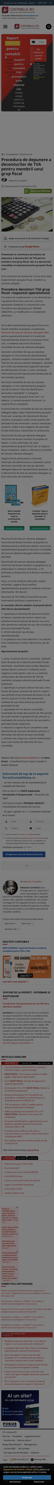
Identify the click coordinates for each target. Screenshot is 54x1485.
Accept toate (27, 1477)
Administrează (15, 1482)
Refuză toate (39, 1482)
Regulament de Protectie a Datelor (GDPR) (21, 1469)
